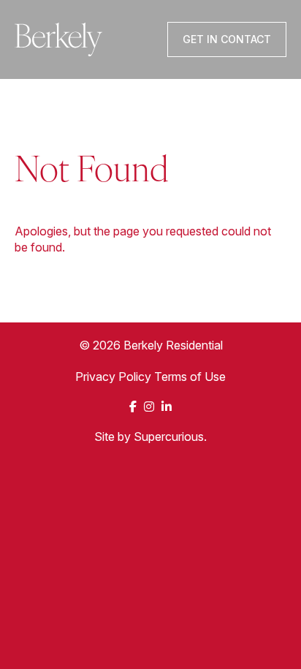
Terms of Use (190, 376)
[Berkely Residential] (58, 39)
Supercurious (169, 436)
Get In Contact (227, 39)
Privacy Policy (113, 376)
